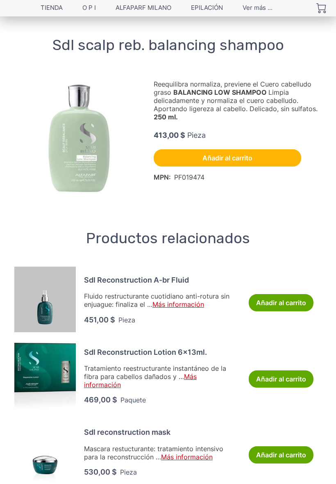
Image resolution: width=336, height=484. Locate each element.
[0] (321, 8)
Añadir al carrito (227, 158)
